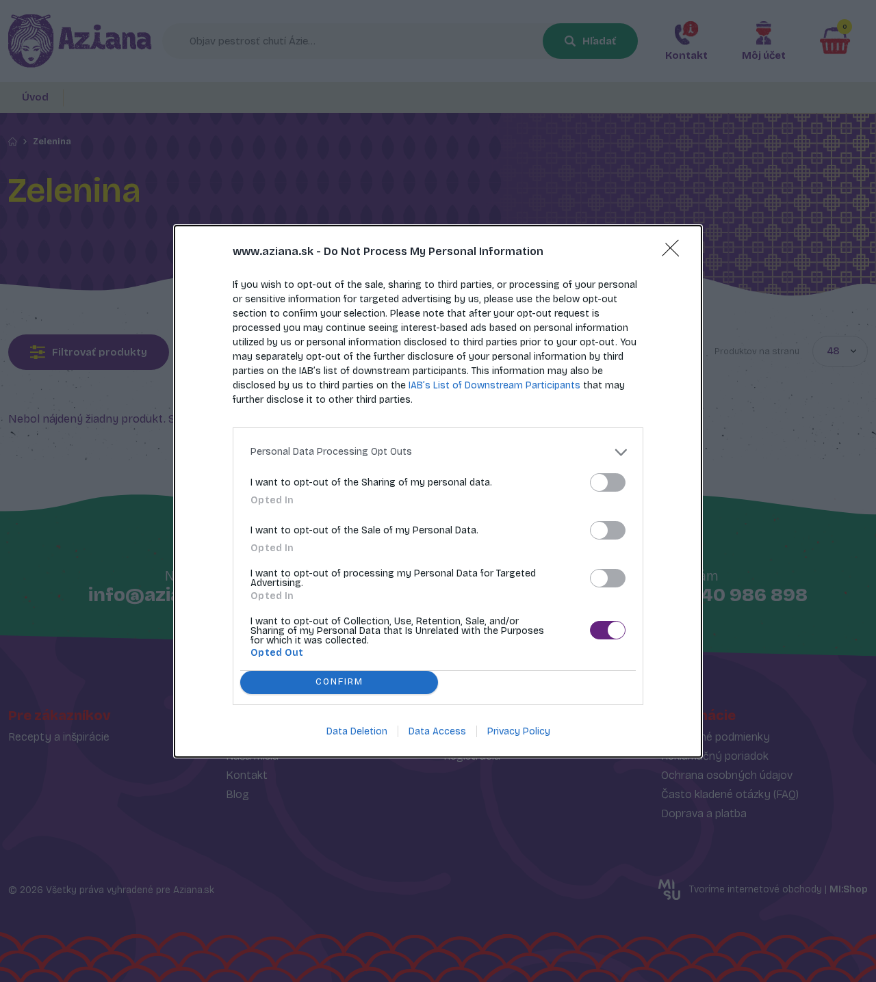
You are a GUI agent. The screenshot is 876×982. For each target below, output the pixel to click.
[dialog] (438, 491)
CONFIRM (339, 681)
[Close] (675, 252)
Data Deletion (356, 731)
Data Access (437, 731)
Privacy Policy (518, 731)
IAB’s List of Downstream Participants (494, 385)
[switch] (608, 482)
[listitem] (438, 452)
